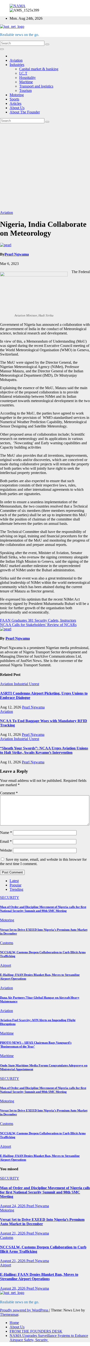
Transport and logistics (36, 86)
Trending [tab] (16, 889)
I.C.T (23, 73)
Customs (6, 943)
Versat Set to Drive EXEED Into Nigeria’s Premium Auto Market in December (42, 1221)
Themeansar (9, 1314)
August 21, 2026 (13, 1233)
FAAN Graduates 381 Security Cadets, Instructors (38, 620)
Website (6, 850)
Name (6, 833)
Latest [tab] (14, 881)
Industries (17, 65)
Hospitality (27, 78)
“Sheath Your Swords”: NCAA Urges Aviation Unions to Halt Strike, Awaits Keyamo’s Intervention (44, 750)
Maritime (26, 82)
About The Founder (25, 112)
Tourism (25, 90)
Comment (9, 793)
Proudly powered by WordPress (24, 1310)
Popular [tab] (15, 885)
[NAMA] (17, 6)
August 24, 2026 (13, 1206)
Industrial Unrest (26, 684)
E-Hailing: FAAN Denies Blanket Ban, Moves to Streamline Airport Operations (39, 1276)
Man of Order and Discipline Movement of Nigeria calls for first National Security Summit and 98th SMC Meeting (43, 909)
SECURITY (9, 897)
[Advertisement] (45, 167)
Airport (5, 965)
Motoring (17, 95)
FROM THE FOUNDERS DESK (36, 1331)
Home (14, 1323)
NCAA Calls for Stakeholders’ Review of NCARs (38, 625)
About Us (17, 108)
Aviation (16, 60)
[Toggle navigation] (2, 49)
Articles (15, 103)
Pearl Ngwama (17, 254)
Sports (14, 99)
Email (6, 841)
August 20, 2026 (13, 1288)
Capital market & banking (38, 69)
